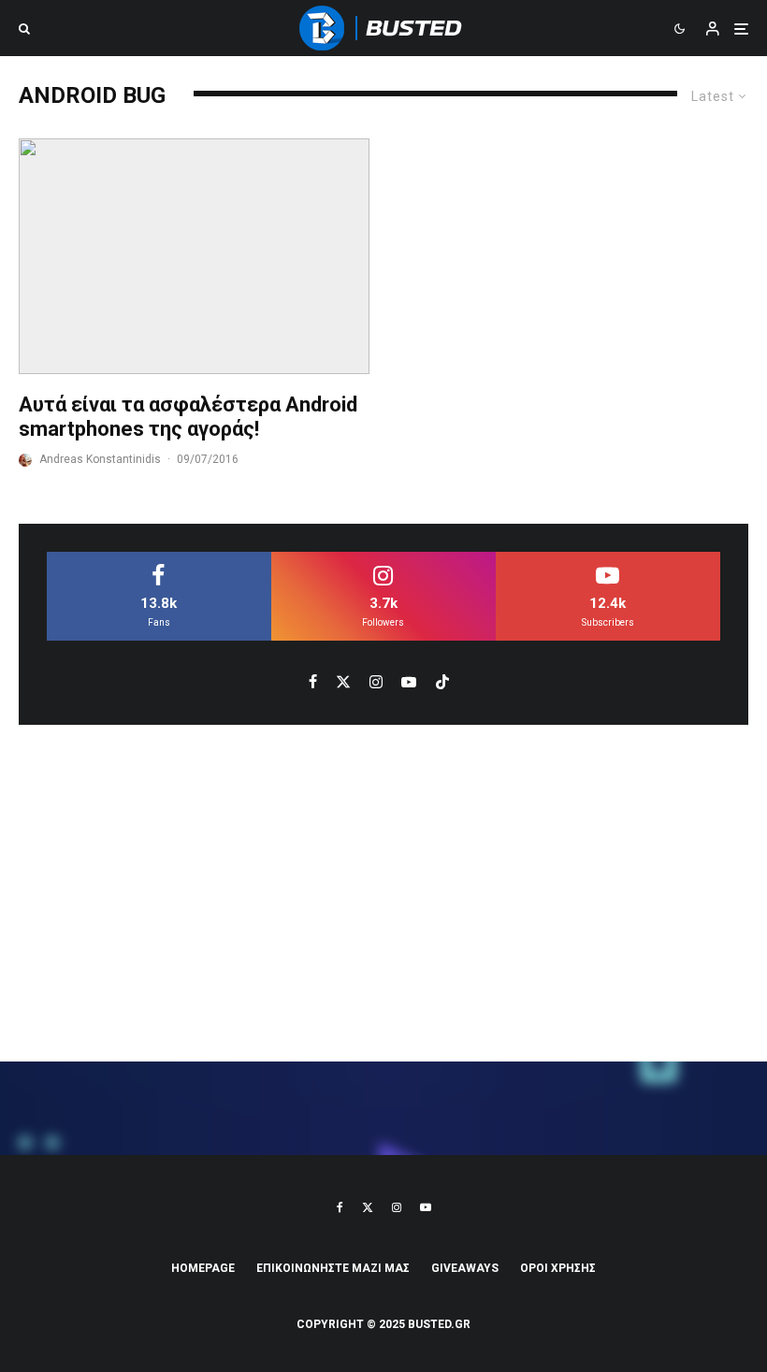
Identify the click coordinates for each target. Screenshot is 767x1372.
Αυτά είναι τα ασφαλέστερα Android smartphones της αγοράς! (188, 416)
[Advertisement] (383, 893)
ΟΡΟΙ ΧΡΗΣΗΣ (558, 1268)
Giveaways (465, 1268)
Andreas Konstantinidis (100, 459)
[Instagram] (397, 1207)
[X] (368, 1207)
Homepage (203, 1268)
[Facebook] (340, 1207)
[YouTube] (426, 1207)
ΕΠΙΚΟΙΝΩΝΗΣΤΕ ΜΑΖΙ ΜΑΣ (333, 1268)
